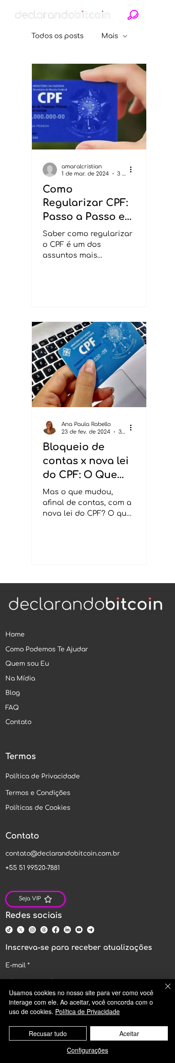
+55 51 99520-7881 (32, 868)
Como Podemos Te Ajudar (46, 649)
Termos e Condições (37, 793)
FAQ (12, 707)
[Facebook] (55, 929)
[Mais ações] (134, 169)
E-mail (17, 965)
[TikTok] (9, 929)
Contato (18, 722)
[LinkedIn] (67, 929)
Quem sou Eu (27, 663)
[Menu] (155, 15)
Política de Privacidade (42, 776)
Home (15, 634)
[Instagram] (32, 929)
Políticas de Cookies (37, 807)
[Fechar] (162, 991)
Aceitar (129, 1033)
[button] (133, 15)
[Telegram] (90, 929)
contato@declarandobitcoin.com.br (62, 853)
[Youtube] (79, 929)
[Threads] (44, 929)
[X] (20, 929)
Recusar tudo (48, 1033)
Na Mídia (20, 678)
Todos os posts (57, 36)
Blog (12, 693)
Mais (109, 36)
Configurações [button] (87, 1049)
